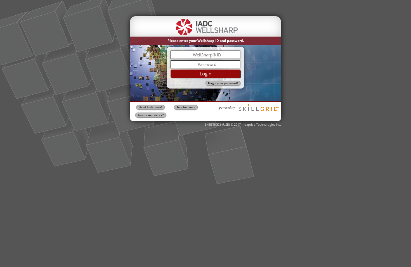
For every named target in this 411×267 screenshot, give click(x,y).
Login (205, 73)
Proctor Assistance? (151, 115)
